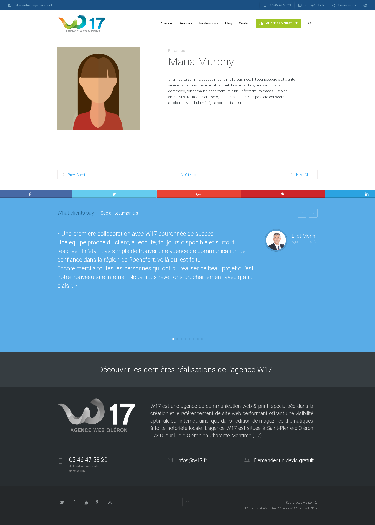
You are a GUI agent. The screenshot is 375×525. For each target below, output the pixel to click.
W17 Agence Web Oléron (304, 508)
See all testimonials (119, 213)
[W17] (81, 23)
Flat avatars (176, 51)
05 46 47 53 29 (88, 459)
